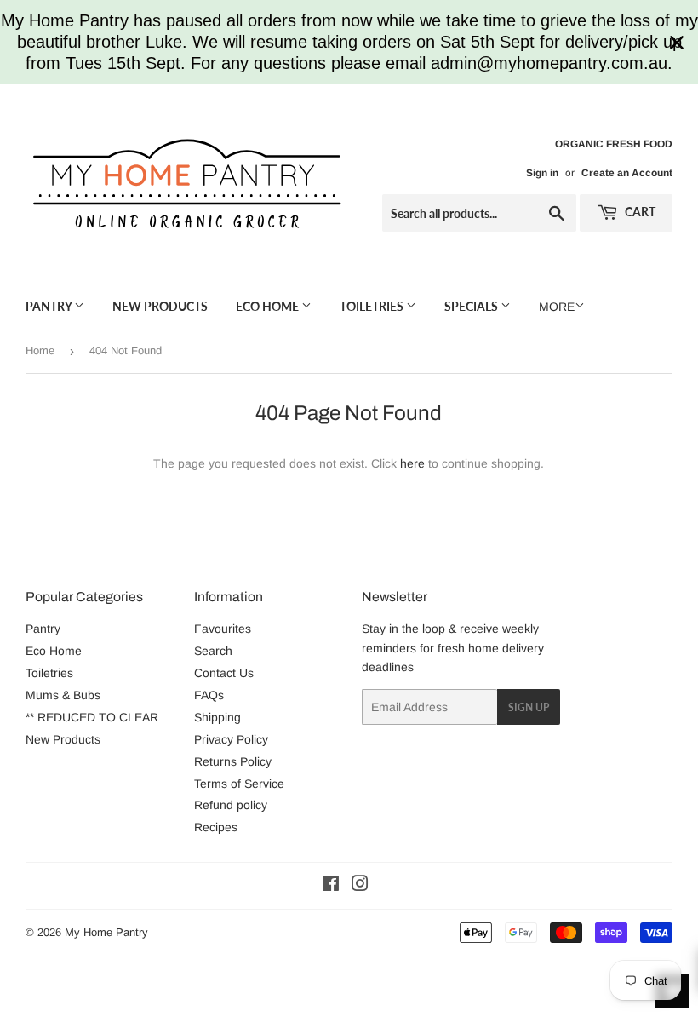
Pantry (50, 306)
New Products (160, 306)
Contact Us (224, 673)
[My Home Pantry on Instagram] (360, 886)
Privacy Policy (231, 739)
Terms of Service (239, 783)
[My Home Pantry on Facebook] (331, 886)
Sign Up (528, 707)
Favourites (222, 628)
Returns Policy (233, 761)
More (557, 306)
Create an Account (626, 173)
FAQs (209, 695)
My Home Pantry (106, 932)
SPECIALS (472, 306)
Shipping (217, 717)
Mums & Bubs (63, 695)
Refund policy (230, 805)
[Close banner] (676, 42)
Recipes (215, 827)
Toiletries (373, 306)
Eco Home (268, 306)
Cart (638, 211)
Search (213, 651)
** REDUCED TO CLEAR (92, 717)
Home (40, 350)
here (412, 463)
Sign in (542, 173)
